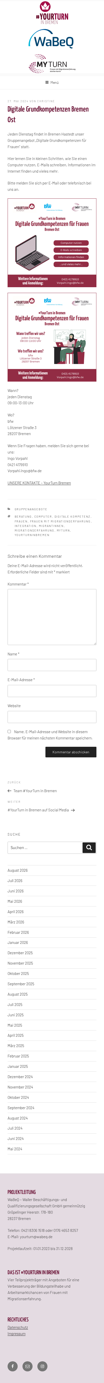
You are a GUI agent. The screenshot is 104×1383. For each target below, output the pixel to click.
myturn (63, 530)
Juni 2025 (16, 1015)
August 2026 (18, 870)
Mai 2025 (15, 1025)
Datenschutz (18, 1327)
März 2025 (16, 1045)
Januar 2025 (18, 1066)
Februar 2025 (18, 1056)
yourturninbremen (32, 535)
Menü (54, 82)
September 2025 (21, 983)
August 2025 (18, 994)
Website (14, 705)
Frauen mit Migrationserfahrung (60, 521)
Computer (43, 516)
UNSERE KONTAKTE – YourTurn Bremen (39, 483)
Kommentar (18, 584)
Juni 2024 (16, 1138)
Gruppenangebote (31, 509)
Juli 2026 (15, 880)
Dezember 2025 (20, 952)
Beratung (23, 516)
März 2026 (16, 922)
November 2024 (20, 1087)
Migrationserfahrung (35, 530)
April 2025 (16, 1035)
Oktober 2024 (18, 1097)
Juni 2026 (16, 891)
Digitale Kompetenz (73, 516)
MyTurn (52, 63)
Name (13, 654)
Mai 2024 (15, 1149)
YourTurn (52, 12)
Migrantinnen (51, 525)
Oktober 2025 (18, 973)
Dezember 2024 (20, 1076)
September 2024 (21, 1107)
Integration (26, 525)
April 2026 (16, 911)
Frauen (21, 521)
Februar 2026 (18, 932)
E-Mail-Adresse (21, 679)
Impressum (16, 1333)
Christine (46, 101)
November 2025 (20, 963)
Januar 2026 (18, 942)
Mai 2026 (15, 901)
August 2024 (18, 1118)
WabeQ (52, 39)
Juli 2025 (15, 1004)
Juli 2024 (15, 1128)
